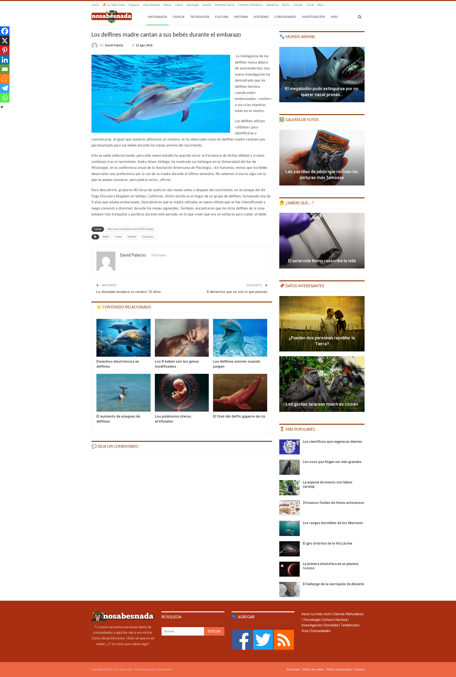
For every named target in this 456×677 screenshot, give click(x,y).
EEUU (286, 5)
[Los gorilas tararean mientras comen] (322, 384)
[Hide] (2, 107)
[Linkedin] (5, 59)
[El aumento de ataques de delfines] (123, 393)
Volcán (298, 5)
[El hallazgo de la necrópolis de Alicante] (289, 589)
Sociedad (261, 17)
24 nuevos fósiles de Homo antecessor (333, 503)
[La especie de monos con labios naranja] (289, 487)
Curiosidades (285, 17)
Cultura (221, 17)
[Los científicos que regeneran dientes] (289, 447)
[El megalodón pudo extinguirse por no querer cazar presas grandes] (322, 75)
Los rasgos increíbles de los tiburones (333, 523)
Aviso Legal (293, 669)
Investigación (313, 17)
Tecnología (199, 17)
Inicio (95, 5)
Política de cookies (313, 669)
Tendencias (350, 625)
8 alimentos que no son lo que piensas (237, 292)
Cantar (118, 236)
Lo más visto (321, 614)
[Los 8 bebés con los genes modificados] (182, 338)
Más (320, 5)
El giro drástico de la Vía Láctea (327, 543)
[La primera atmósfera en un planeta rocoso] (289, 569)
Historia (241, 17)
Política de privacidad (339, 669)
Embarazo (147, 236)
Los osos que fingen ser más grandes (332, 462)
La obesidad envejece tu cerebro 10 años (128, 292)
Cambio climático (250, 5)
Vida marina (151, 5)
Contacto (359, 669)
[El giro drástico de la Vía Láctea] (289, 548)
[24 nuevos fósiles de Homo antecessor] (289, 508)
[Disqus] (181, 516)
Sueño (206, 5)
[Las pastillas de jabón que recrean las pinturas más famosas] (322, 158)
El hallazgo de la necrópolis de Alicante (333, 584)
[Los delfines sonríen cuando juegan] (240, 338)
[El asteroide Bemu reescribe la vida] (322, 241)
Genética (272, 5)
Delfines (132, 236)
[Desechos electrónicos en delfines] (123, 338)
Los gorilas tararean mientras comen (322, 404)
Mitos (167, 5)
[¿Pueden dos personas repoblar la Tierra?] (322, 324)
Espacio (134, 5)
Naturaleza (157, 17)
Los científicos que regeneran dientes (332, 441)
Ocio (305, 631)
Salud (179, 5)
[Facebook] (5, 31)
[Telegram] (5, 88)
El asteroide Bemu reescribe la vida (322, 260)
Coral (310, 5)
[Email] (5, 69)
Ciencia (179, 17)
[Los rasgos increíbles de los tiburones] (289, 528)
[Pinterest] (5, 50)
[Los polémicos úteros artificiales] (182, 393)
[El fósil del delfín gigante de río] (240, 393)
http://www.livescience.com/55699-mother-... (132, 229)
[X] (5, 40)
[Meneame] (5, 78)
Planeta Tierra (224, 5)
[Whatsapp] (5, 97)
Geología (192, 5)
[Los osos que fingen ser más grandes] (289, 467)
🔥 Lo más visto (114, 5)
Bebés (106, 236)
